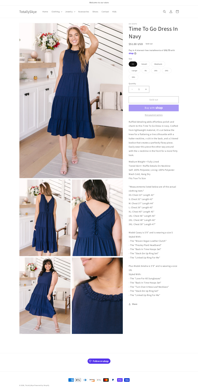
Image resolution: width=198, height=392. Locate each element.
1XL (157, 71)
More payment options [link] (154, 115)
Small (145, 65)
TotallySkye (29, 385)
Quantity (132, 83)
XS (134, 65)
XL (147, 71)
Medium (159, 65)
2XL (168, 71)
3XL (135, 78)
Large (136, 71)
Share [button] (134, 304)
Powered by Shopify (41, 385)
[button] (57, 12)
